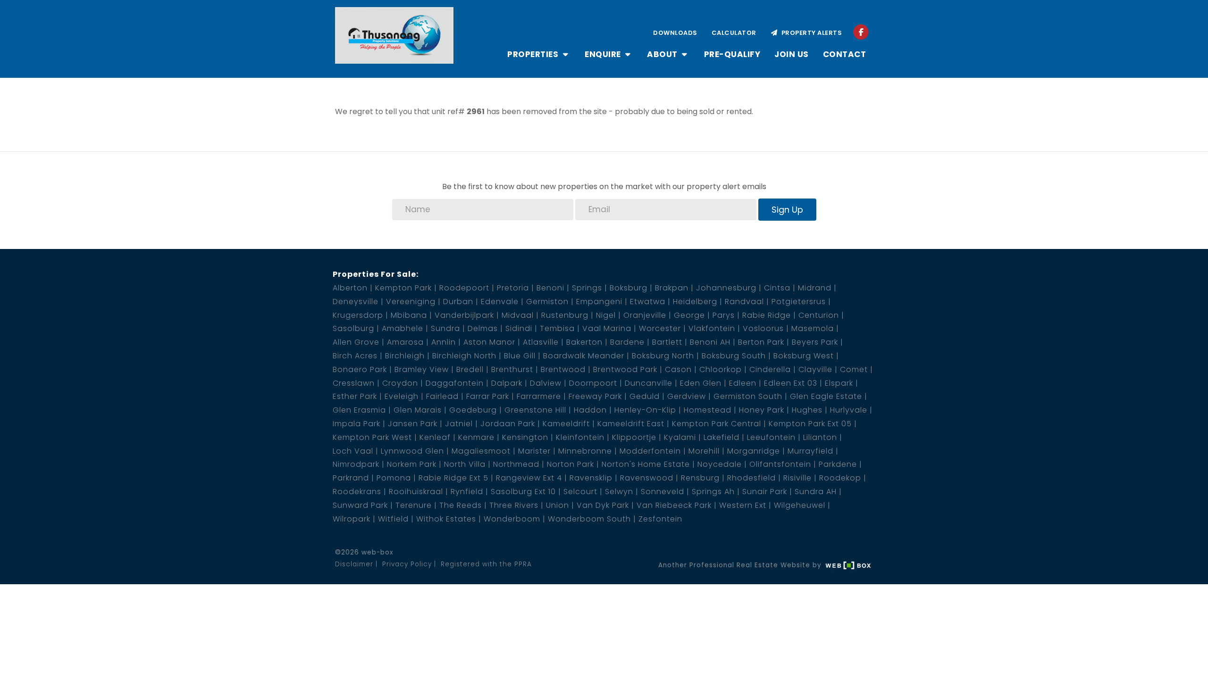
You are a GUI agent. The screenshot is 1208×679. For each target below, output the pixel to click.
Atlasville (541, 342)
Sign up (787, 209)
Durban (458, 301)
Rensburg (700, 477)
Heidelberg (695, 301)
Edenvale (500, 301)
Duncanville (648, 383)
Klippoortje (634, 437)
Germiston (547, 301)
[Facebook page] (861, 32)
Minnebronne (585, 451)
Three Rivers (513, 505)
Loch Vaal (353, 451)
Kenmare (476, 437)
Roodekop (840, 477)
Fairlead (442, 396)
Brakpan (671, 287)
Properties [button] (534, 54)
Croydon (400, 383)
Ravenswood (646, 477)
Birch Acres (355, 355)
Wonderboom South (589, 518)
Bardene (627, 342)
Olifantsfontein (780, 464)
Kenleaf (435, 437)
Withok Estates (446, 518)
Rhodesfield (751, 477)
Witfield (393, 518)
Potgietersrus (799, 301)
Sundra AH (816, 491)
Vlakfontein (711, 328)
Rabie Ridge (766, 315)
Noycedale (719, 464)
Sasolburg (353, 328)
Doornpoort (593, 383)
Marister (534, 451)
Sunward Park (360, 505)
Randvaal (744, 301)
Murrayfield (810, 451)
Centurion (818, 315)
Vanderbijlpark (464, 315)
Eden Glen (700, 383)
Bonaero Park (360, 369)
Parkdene (838, 464)
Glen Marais (418, 410)
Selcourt (580, 491)
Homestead (707, 410)
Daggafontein (455, 383)
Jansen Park (412, 423)
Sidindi (518, 328)
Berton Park (761, 342)
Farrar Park (487, 396)
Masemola (812, 328)
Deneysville (355, 301)
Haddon (590, 410)
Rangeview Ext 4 (529, 477)
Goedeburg (473, 410)
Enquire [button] (604, 54)
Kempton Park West (372, 437)
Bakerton (584, 342)
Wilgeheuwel (799, 505)
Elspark (839, 383)
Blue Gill (520, 355)
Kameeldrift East (630, 423)
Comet (854, 369)
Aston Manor (489, 342)
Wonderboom (512, 518)
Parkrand (351, 477)
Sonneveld (662, 491)
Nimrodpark (356, 464)
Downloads (675, 32)
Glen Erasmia (359, 410)
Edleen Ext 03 (790, 383)
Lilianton (820, 437)
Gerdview (686, 396)
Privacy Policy (407, 564)
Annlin (443, 342)
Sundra (445, 328)
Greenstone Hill (535, 410)
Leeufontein (771, 437)
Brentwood (563, 369)
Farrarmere (539, 396)
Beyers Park (815, 342)
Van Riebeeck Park (674, 505)
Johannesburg (726, 287)
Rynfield (467, 491)
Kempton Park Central (716, 423)
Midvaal (518, 315)
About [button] (663, 54)
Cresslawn (354, 383)
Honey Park (761, 410)
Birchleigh (405, 355)
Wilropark (351, 518)
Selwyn (619, 491)
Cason (678, 369)
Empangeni (599, 301)
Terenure (413, 505)
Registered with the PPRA (486, 564)
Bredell (470, 369)
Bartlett (667, 342)
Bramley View (421, 369)
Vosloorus (763, 328)
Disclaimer (354, 564)
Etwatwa (647, 301)
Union (557, 505)
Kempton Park (403, 287)
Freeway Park (595, 396)
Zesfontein (660, 518)
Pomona (394, 477)
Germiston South (747, 396)
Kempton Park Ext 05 (810, 423)
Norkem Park (411, 464)
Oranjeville (644, 315)
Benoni (550, 287)
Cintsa (777, 287)
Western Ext (742, 505)
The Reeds (460, 505)
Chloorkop (720, 369)
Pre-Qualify (732, 54)
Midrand (814, 287)
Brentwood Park (625, 369)
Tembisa (557, 328)
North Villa (465, 464)
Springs (587, 287)
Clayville (815, 369)
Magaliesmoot (481, 451)
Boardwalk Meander (583, 355)
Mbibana (409, 315)
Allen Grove (356, 342)
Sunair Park (764, 491)
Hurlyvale (848, 410)
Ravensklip (591, 477)
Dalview (546, 383)
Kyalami (680, 437)
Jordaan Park (507, 423)
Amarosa (405, 342)
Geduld (644, 396)
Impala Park (356, 423)
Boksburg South (734, 355)
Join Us (791, 54)
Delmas (483, 328)
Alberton (350, 287)
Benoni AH (710, 342)
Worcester (660, 328)
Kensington (525, 437)
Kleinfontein (580, 437)
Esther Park (355, 396)
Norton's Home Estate (646, 464)
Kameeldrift (566, 423)
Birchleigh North (464, 355)
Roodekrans (357, 491)
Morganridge (753, 451)
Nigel (606, 315)
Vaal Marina (606, 328)
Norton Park (570, 464)
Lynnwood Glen (412, 451)
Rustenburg (564, 315)
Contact (844, 54)
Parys (724, 315)
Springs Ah (713, 491)
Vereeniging (411, 301)
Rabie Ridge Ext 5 (453, 477)
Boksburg (628, 287)
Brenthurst (512, 369)
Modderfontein (650, 451)
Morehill (704, 451)
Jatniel (459, 423)
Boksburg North (663, 355)
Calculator (734, 32)
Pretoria (513, 287)
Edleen (742, 383)
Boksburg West (803, 355)
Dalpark (506, 383)
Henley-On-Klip (645, 410)
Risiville (797, 477)
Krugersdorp (358, 315)
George (689, 315)
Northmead (516, 464)
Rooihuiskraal (416, 491)
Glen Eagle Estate (826, 396)
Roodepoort (464, 287)
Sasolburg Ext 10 (523, 491)
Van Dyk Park (603, 505)
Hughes (807, 410)
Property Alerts (810, 32)
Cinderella (770, 369)
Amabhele (402, 328)
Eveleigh (402, 396)
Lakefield (721, 437)
